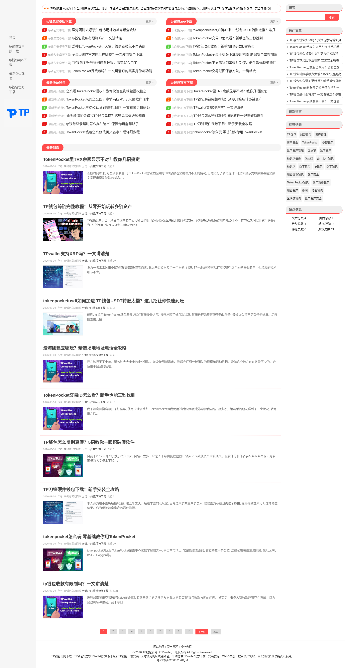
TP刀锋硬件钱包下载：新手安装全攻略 (210, 124)
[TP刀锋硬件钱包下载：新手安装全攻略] (63, 512)
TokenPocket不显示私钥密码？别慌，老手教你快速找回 (222, 63)
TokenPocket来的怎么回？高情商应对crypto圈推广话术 (96, 99)
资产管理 (320, 134)
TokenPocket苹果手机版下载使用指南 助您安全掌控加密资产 (224, 55)
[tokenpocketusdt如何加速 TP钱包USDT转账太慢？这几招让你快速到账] (63, 324)
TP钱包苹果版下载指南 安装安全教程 (314, 60)
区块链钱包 (294, 198)
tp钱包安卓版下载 (17, 49)
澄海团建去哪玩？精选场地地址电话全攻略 (90, 30)
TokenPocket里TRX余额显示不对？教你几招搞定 (217, 91)
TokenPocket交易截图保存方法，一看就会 (212, 71)
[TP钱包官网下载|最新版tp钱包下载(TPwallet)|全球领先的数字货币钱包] (18, 16)
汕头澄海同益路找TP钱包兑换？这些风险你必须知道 (94, 116)
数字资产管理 (295, 150)
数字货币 (304, 166)
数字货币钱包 (321, 182)
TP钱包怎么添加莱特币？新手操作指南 (315, 81)
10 (188, 631)
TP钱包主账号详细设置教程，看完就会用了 (90, 63)
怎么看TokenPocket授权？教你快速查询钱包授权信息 (95, 91)
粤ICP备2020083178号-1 (172, 660)
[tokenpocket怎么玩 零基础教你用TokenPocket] (63, 559)
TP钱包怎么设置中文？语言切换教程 (313, 53)
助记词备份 (294, 158)
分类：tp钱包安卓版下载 (95, 355)
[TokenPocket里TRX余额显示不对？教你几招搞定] (63, 182)
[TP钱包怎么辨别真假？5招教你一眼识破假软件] (63, 465)
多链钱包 (327, 142)
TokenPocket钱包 (298, 182)
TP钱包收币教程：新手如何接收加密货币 (211, 46)
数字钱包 (332, 166)
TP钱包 (291, 134)
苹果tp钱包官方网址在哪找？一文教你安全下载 (93, 55)
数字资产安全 (313, 198)
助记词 (291, 166)
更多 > (150, 21)
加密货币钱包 (295, 174)
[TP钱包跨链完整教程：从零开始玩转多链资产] (63, 229)
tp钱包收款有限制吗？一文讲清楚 (83, 38)
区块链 (312, 150)
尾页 (215, 631)
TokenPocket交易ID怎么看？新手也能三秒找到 (215, 38)
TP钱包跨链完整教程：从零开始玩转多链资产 (215, 99)
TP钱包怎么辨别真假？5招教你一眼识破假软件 (216, 116)
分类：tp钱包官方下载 (94, 166)
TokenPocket (310, 142)
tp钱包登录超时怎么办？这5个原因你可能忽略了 (91, 124)
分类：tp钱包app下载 (93, 308)
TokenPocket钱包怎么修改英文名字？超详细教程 (92, 132)
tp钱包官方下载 (17, 90)
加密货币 (305, 134)
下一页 (201, 631)
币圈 (305, 190)
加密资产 (292, 190)
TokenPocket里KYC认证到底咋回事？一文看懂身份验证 (97, 108)
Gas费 (309, 158)
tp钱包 (318, 166)
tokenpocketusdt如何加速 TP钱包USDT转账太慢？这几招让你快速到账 (224, 30)
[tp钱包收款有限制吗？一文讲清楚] (63, 606)
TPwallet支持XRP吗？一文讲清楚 (206, 108)
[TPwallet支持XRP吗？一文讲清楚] (63, 276)
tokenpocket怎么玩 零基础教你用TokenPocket (215, 132)
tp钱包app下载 (18, 62)
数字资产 (325, 150)
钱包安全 (313, 174)
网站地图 (159, 646)
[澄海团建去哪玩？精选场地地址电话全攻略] (63, 371)
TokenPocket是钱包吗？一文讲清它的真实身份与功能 (98, 71)
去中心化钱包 (325, 158)
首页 (12, 37)
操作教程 (186, 646)
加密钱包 (317, 190)
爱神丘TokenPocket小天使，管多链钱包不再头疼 (94, 46)
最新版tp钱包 (17, 76)
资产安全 (292, 142)
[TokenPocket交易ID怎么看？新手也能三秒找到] (63, 418)
